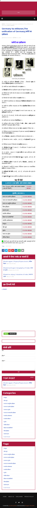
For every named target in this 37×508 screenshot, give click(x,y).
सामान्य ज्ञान (6, 433)
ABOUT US (11, 496)
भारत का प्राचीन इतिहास (9, 406)
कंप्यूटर (5, 397)
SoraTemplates (12, 505)
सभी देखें (31, 377)
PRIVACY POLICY (29, 496)
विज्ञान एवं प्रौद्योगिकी (8, 427)
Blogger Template (29, 505)
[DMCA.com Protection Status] (10, 334)
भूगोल (5, 421)
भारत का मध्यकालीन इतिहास (10, 412)
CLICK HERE (27, 230)
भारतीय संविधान (7, 418)
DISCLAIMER (19, 496)
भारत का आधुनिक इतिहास (9, 403)
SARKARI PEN (18, 6)
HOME (4, 496)
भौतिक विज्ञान (7, 424)
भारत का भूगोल (7, 409)
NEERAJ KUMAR (7, 37)
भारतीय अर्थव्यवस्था (8, 415)
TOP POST (8, 246)
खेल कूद (5, 400)
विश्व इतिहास (6, 430)
